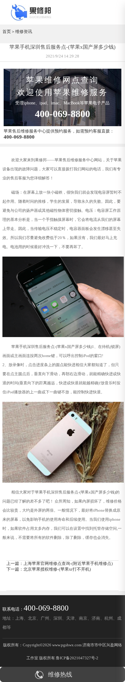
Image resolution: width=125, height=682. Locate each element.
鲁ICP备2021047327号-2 (77, 658)
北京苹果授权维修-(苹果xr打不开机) (57, 569)
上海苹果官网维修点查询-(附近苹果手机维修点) (68, 563)
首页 (6, 31)
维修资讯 (23, 31)
